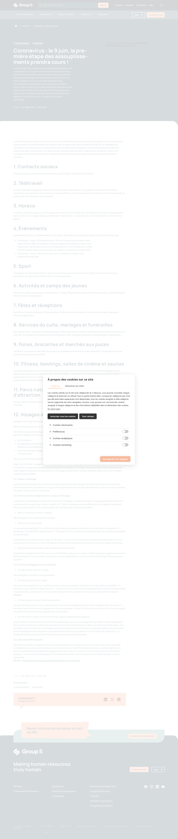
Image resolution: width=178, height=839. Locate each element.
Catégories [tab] (55, 386)
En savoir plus (54, 408)
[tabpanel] (89, 419)
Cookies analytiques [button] (62, 438)
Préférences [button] (59, 431)
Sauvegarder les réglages (115, 459)
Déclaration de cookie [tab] (74, 386)
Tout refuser (88, 416)
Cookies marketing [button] (62, 444)
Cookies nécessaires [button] (63, 424)
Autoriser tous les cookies (62, 416)
